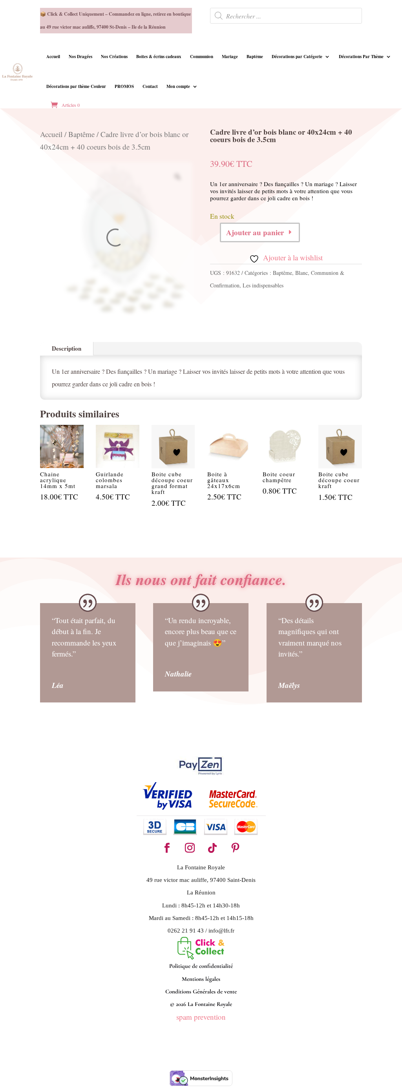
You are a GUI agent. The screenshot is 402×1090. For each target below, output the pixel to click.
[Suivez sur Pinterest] (235, 848)
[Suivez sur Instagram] (189, 848)
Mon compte (178, 86)
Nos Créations (114, 56)
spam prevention (201, 1017)
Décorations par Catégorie (297, 56)
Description (66, 348)
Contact (150, 86)
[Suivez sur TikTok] (212, 848)
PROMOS (124, 86)
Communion (201, 56)
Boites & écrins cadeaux (158, 56)
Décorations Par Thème (361, 56)
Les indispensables (263, 285)
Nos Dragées (80, 56)
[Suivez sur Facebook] (167, 848)
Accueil (53, 56)
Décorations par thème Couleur (76, 86)
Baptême (255, 56)
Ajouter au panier (255, 232)
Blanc (301, 272)
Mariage (230, 56)
